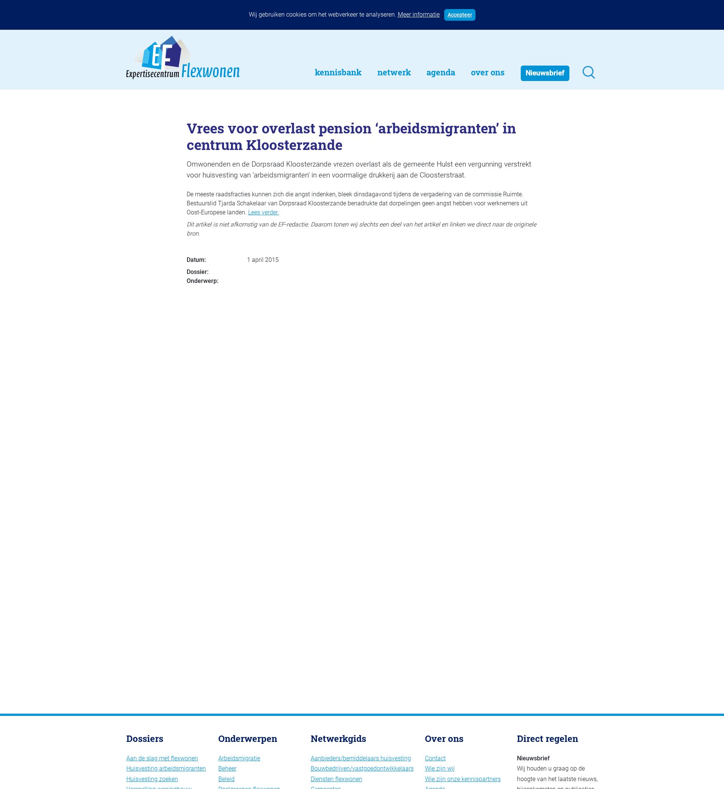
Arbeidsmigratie (239, 758)
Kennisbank (338, 72)
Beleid (226, 779)
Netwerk (394, 72)
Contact (435, 758)
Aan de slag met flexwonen (162, 758)
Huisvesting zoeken (152, 779)
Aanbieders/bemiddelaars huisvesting (361, 758)
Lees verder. (263, 212)
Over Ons (488, 72)
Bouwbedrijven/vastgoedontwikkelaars (362, 768)
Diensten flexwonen (336, 779)
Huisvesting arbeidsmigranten (166, 768)
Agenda (440, 72)
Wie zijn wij (440, 768)
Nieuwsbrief (545, 73)
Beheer (227, 768)
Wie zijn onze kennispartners (463, 779)
